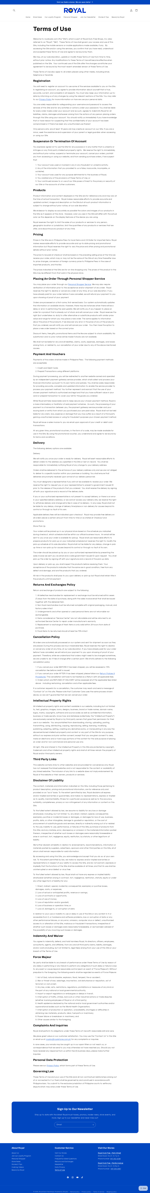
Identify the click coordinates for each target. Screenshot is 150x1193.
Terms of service (98, 1191)
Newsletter (59, 1164)
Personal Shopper (18, 1159)
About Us (15, 1153)
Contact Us (59, 1156)
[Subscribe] (93, 1124)
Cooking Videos (18, 1167)
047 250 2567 (116, 1169)
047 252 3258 (115, 1159)
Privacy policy (86, 1191)
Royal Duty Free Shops (46, 1191)
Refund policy (75, 1191)
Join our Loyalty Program (21, 1156)
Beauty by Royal (18, 1170)
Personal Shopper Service (79, 284)
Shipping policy (112, 1191)
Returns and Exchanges (64, 1161)
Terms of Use (60, 1170)
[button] (14, 10)
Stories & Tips (17, 1164)
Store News (16, 1161)
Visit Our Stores (61, 1153)
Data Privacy (60, 1167)
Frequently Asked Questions (66, 1159)
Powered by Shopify (61, 1191)
